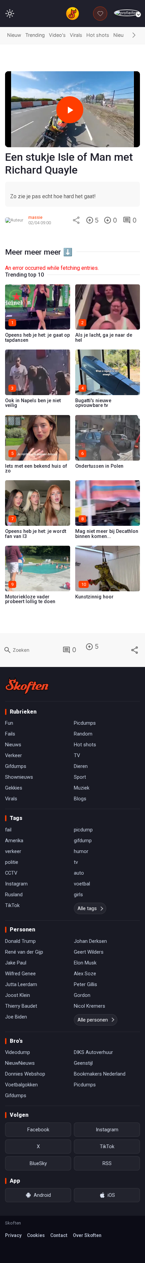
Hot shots (97, 35)
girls (78, 895)
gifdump (83, 840)
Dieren (81, 766)
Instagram (16, 884)
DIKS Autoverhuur (93, 1052)
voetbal (82, 884)
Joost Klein (17, 995)
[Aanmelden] (127, 13)
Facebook (38, 1130)
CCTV (11, 873)
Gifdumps (15, 766)
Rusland (14, 895)
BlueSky (38, 1163)
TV (77, 755)
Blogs (80, 799)
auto (79, 873)
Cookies (36, 1235)
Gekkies (13, 788)
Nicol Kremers (89, 1006)
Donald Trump (20, 941)
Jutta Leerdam (21, 984)
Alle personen (93, 1020)
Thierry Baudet (21, 1006)
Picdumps (85, 723)
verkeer (13, 851)
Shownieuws (19, 777)
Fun (9, 723)
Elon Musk (85, 963)
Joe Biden (16, 1017)
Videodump (17, 1052)
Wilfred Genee (20, 974)
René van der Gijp (24, 952)
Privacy (13, 1235)
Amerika (14, 840)
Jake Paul (15, 963)
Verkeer (13, 755)
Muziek (81, 788)
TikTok (12, 905)
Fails (10, 734)
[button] (134, 35)
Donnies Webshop (25, 1074)
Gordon (82, 995)
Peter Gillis (85, 984)
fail (8, 830)
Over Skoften (87, 1235)
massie (35, 217)
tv (76, 862)
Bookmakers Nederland (99, 1074)
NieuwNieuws (20, 1063)
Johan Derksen (90, 941)
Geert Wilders (89, 952)
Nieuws (121, 35)
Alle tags (87, 908)
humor (81, 851)
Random (83, 734)
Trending (35, 35)
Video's (57, 35)
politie (11, 862)
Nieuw (14, 35)
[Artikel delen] (76, 220)
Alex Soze (85, 974)
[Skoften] (27, 686)
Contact (58, 1235)
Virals (76, 35)
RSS (107, 1163)
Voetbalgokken (21, 1085)
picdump (83, 830)
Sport (80, 777)
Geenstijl (83, 1063)
